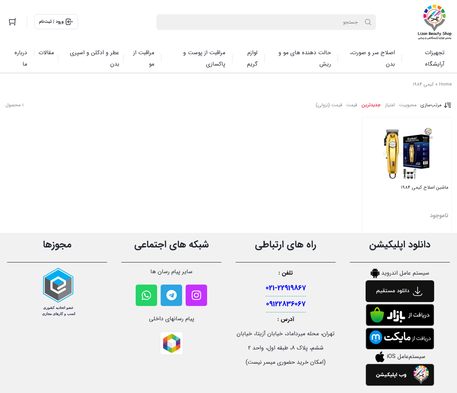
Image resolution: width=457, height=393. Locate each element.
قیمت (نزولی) (329, 105)
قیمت (351, 105)
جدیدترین (371, 105)
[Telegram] (171, 295)
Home (445, 84)
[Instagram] (196, 295)
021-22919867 (286, 288)
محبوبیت (408, 105)
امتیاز (390, 105)
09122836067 (286, 304)
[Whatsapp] (146, 295)
